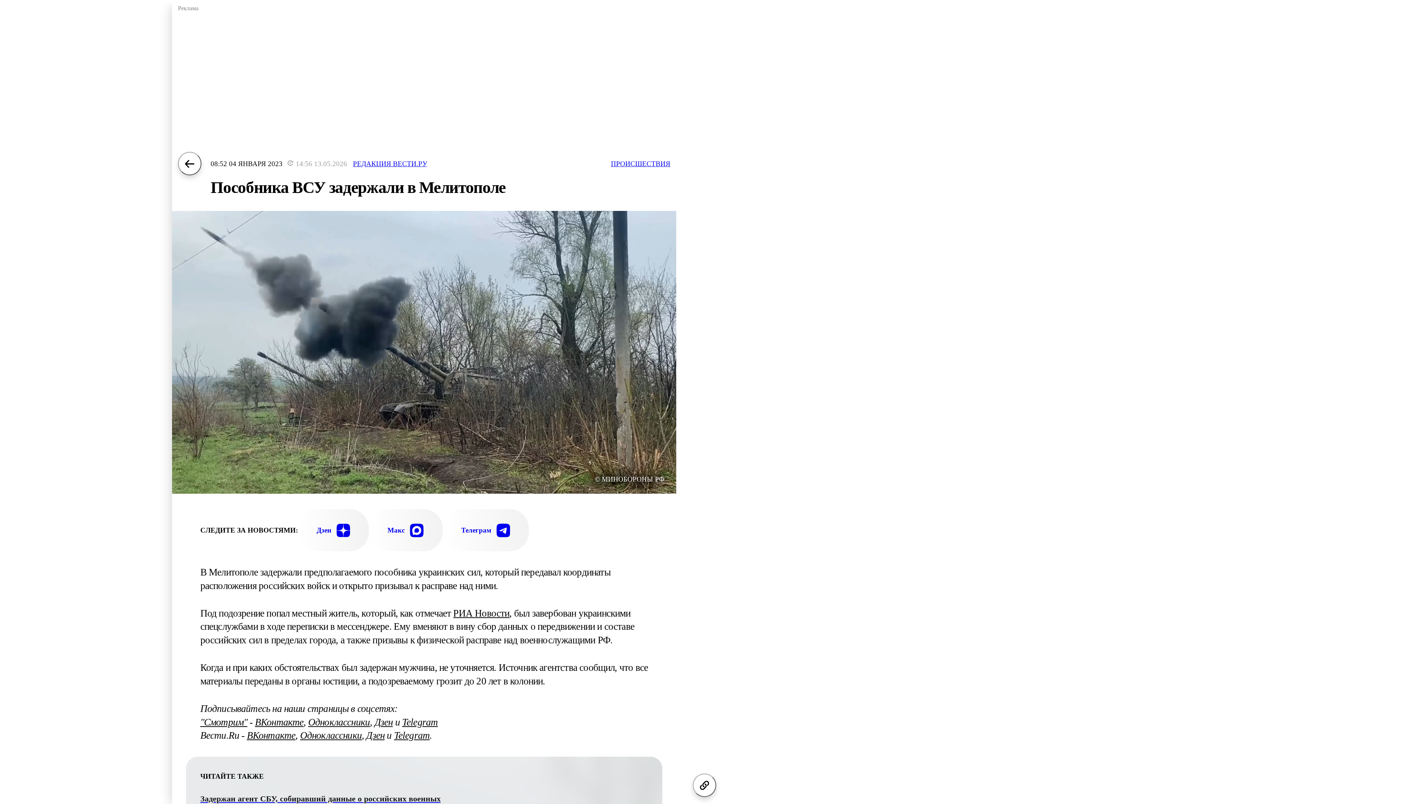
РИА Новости (481, 613)
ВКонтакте (279, 722)
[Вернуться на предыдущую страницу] (189, 163)
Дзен (384, 722)
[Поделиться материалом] (704, 785)
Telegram (420, 722)
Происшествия (640, 163)
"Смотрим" (224, 722)
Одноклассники (339, 722)
